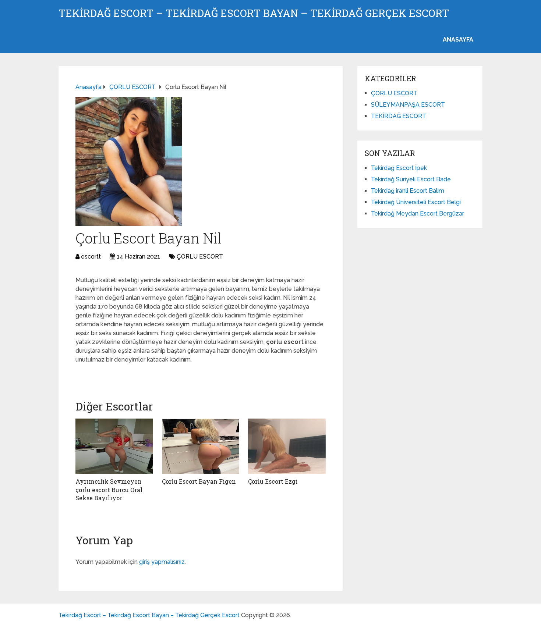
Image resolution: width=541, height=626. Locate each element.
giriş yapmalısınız (162, 561)
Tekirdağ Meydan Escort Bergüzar (417, 213)
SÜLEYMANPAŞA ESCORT (408, 104)
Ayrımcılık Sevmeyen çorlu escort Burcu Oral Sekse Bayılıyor (108, 489)
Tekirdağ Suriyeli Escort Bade (411, 179)
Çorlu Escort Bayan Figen (199, 481)
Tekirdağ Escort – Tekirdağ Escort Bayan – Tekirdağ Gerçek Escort (254, 13)
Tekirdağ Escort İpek (399, 167)
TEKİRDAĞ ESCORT (398, 116)
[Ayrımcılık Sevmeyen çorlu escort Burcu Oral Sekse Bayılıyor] (114, 446)
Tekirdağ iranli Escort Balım (407, 190)
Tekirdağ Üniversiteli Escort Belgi (416, 202)
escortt (91, 256)
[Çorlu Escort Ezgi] (287, 446)
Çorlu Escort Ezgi (273, 481)
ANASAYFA (458, 39)
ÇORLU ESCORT (200, 256)
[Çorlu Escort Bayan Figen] (201, 446)
